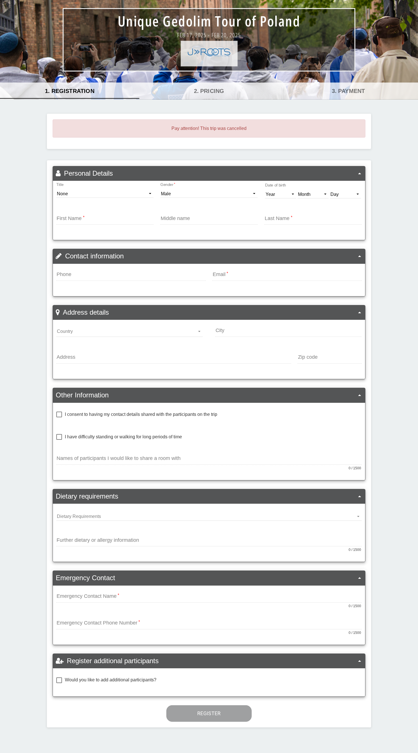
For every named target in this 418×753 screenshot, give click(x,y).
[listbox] (209, 91)
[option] (69, 91)
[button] (209, 173)
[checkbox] (136, 414)
